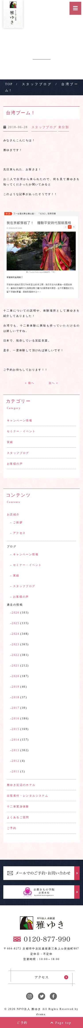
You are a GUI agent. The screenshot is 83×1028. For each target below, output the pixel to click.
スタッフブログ (18, 452)
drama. (41, 1014)
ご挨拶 (18, 522)
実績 (10, 442)
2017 (15, 707)
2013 (15, 750)
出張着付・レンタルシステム (27, 795)
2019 (15, 686)
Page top (62, 1022)
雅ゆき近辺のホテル (21, 784)
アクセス (19, 533)
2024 (15, 633)
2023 (15, 644)
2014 (15, 739)
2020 (15, 676)
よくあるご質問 (18, 817)
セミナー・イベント (21, 431)
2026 (15, 612)
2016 (15, 718)
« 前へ (30, 383)
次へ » (53, 383)
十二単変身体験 (18, 806)
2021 (15, 665)
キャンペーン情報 (19, 420)
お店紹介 (13, 514)
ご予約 (11, 828)
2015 (15, 729)
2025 (15, 623)
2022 (15, 655)
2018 (15, 697)
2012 (15, 760)
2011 (15, 771)
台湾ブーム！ (21, 112)
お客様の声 (15, 463)
